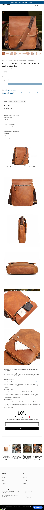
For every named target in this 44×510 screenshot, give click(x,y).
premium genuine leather (33, 381)
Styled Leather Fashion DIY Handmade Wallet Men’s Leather (37, 456)
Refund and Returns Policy (28, 476)
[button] (41, 12)
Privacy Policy (25, 477)
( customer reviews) (10, 68)
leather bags (11, 92)
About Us (24, 481)
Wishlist (24, 483)
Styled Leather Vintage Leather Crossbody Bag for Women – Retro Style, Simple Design (27, 457)
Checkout (3, 477)
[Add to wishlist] (3, 12)
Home (3, 60)
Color (3, 76)
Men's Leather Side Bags (18, 92)
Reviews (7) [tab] (22, 101)
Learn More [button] (4, 508)
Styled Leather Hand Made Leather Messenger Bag (6, 456)
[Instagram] (30, 497)
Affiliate (24, 479)
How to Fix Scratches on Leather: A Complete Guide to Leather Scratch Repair (10, 492)
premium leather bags (26, 92)
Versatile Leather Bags (10, 93)
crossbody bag (6, 92)
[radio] (5, 80)
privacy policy (24, 431)
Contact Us (25, 480)
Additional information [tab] (14, 101)
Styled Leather (35, 403)
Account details (5, 481)
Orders (3, 480)
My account (4, 476)
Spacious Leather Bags (34, 92)
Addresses (4, 483)
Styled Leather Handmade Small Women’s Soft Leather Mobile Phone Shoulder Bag (16, 457)
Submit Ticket (4, 484)
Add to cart (25, 84)
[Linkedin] (27, 497)
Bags (6, 60)
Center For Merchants (27, 484)
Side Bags (10, 60)
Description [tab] (5, 101)
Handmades (10, 90)
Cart (2, 479)
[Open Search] (35, 5)
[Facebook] (24, 497)
